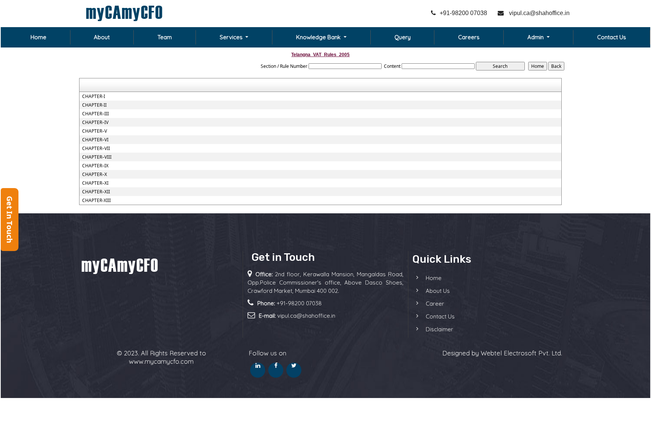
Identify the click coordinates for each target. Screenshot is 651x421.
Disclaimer (439, 329)
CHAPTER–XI (95, 183)
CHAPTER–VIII (97, 157)
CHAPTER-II (94, 105)
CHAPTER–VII (96, 148)
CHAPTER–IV (95, 122)
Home (38, 37)
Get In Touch (10, 219)
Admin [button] (536, 37)
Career (435, 303)
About (102, 37)
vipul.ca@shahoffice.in (538, 13)
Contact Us (611, 37)
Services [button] (232, 37)
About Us (438, 290)
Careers (469, 37)
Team (164, 37)
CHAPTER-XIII (96, 200)
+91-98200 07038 (463, 13)
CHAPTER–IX (95, 166)
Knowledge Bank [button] (319, 37)
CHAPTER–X (94, 174)
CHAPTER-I (93, 96)
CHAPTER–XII (96, 192)
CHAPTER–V (94, 131)
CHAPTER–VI (95, 140)
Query (402, 37)
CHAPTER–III (95, 114)
